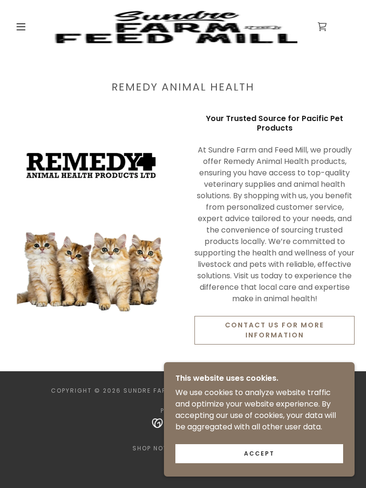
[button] (20, 26)
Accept (259, 453)
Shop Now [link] (151, 448)
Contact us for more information (274, 330)
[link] (175, 27)
